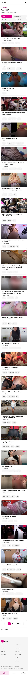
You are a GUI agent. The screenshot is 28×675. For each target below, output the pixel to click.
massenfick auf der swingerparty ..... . (12, 367)
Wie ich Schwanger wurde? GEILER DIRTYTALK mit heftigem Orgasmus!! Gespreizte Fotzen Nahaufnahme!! (11, 189)
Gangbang (5, 372)
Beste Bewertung (6, 19)
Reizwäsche (19, 68)
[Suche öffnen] (25, 2)
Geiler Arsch (5, 168)
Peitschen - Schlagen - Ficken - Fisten (12, 391)
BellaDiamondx (6, 295)
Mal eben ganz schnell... (8, 589)
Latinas (4, 68)
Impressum (17, 648)
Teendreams (5, 345)
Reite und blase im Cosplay (9, 516)
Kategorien (23, 673)
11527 (18, 623)
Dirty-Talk (10, 194)
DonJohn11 (5, 217)
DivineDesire (5, 494)
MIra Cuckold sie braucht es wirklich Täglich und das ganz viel (13, 113)
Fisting (4, 396)
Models (14, 673)
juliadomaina (5, 468)
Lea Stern (5, 192)
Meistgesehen (17, 16)
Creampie (5, 42)
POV (18, 246)
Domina (4, 246)
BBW (4, 593)
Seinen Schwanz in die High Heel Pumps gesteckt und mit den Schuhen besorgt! (12, 266)
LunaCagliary (6, 243)
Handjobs (9, 272)
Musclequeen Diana (7, 40)
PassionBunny (6, 419)
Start (2, 629)
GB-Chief (5, 116)
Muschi (4, 297)
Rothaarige (15, 618)
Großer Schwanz (12, 168)
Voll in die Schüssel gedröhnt (9, 138)
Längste (19, 19)
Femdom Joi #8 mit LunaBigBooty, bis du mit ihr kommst (13, 240)
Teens (19, 118)
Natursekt (19, 569)
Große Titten (10, 42)
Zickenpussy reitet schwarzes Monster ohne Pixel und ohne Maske (13, 163)
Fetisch (4, 143)
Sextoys (13, 470)
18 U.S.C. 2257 (18, 654)
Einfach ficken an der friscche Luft (11, 38)
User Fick (17, 42)
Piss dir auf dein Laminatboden (10, 565)
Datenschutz (18, 651)
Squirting (20, 168)
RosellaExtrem (6, 321)
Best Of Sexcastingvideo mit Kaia (10, 343)
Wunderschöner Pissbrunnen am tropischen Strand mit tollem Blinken (13, 416)
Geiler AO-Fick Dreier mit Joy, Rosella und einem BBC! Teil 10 (12, 318)
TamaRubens (5, 591)
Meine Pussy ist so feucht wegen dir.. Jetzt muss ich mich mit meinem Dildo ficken (13, 292)
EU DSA (16, 661)
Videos (4, 673)
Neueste (4, 16)
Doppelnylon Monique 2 (8, 442)
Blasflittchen (5, 566)
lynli (4, 140)
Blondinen (5, 194)
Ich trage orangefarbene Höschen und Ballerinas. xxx (12, 63)
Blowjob (4, 93)
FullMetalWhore (6, 90)
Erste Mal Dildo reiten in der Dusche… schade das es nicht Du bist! (13, 491)
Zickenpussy (5, 166)
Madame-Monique (7, 443)
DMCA (16, 657)
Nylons (12, 446)
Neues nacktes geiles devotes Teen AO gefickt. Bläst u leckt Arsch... (12, 215)
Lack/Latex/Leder (15, 545)
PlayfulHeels (5, 269)
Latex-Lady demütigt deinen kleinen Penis (13, 540)
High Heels (15, 272)
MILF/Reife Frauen (11, 68)
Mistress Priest (6, 542)
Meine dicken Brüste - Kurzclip (10, 613)
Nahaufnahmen (20, 143)
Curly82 (4, 615)
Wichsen (17, 446)
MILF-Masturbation (7, 466)
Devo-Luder (5, 393)
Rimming (9, 220)
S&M (17, 396)
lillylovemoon (6, 518)
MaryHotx (5, 66)
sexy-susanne (6, 369)
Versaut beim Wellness (8, 88)
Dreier (9, 323)
